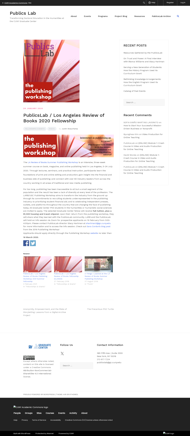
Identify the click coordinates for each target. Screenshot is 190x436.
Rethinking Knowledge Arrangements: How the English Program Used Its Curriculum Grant (142, 82)
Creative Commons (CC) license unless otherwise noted (89, 420)
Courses (50, 413)
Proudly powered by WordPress (39, 394)
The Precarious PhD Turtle (100, 309)
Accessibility (55, 420)
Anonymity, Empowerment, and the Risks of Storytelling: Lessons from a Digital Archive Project (45, 312)
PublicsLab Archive (161, 16)
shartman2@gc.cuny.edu (98, 223)
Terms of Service (39, 420)
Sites (39, 413)
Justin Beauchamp (70, 129)
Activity (73, 413)
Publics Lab (23, 13)
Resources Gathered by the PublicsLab (143, 53)
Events (87, 16)
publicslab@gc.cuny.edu (109, 362)
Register (170, 2)
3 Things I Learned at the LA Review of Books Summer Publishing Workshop (97, 276)
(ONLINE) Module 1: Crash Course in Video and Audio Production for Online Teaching (144, 146)
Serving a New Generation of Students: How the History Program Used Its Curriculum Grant (143, 70)
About (74, 16)
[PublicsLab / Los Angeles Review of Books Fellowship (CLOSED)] (68, 264)
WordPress (25, 433)
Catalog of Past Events (135, 91)
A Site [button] (16, 3)
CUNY (71, 433)
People (17, 413)
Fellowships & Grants (35, 129)
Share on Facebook (26, 243)
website (94, 233)
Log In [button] (183, 2)
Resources (139, 16)
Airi (65, 394)
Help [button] (153, 2)
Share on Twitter (33, 243)
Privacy (25, 420)
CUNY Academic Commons (15, 3)
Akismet (50, 433)
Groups (28, 413)
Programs (103, 16)
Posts (52, 129)
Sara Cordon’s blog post (98, 226)
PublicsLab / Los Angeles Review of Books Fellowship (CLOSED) (66, 276)
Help (15, 420)
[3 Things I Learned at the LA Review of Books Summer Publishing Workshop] (99, 264)
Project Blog (121, 16)
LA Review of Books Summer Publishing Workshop (52, 162)
